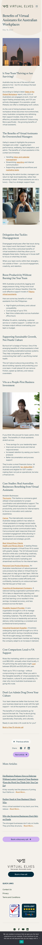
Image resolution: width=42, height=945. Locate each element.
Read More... (21, 792)
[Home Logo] (18, 6)
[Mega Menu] (36, 6)
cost (34, 664)
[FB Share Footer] (14, 929)
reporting (20, 162)
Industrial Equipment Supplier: (15, 628)
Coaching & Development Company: (17, 588)
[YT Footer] (23, 929)
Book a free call (21, 874)
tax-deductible (26, 467)
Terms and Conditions (11, 897)
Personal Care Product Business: (16, 566)
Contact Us (7, 889)
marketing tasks (12, 170)
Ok (22, 942)
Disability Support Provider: (14, 608)
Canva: (5, 518)
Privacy (6, 893)
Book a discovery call (19, 839)
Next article (19, 755)
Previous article (22, 742)
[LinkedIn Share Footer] (19, 929)
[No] (39, 938)
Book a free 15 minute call (13, 727)
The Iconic (7, 498)
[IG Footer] (27, 929)
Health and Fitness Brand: (13, 546)
